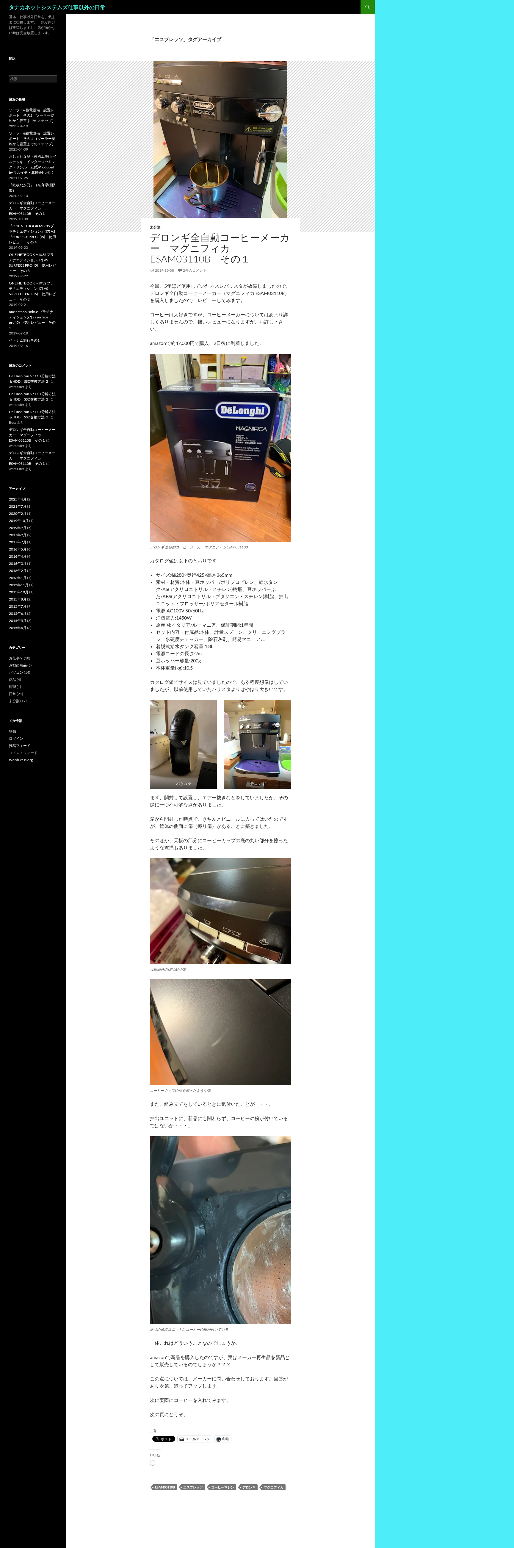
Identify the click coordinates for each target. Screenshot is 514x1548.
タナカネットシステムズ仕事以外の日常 (57, 7)
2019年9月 (17, 528)
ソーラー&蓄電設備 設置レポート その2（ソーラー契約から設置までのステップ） (32, 115)
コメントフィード (23, 752)
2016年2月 (17, 570)
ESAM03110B (165, 1487)
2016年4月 (17, 556)
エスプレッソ (193, 1487)
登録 (12, 731)
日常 (12, 694)
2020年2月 (17, 513)
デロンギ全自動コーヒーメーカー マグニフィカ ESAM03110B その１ (220, 248)
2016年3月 (17, 563)
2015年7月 (17, 606)
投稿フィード (19, 745)
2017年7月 (17, 542)
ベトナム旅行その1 (24, 340)
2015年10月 (19, 592)
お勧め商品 (18, 665)
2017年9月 (17, 535)
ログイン (16, 738)
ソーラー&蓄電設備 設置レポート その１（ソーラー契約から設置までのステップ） (32, 138)
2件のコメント (194, 270)
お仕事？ (16, 658)
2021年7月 (17, 506)
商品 (12, 679)
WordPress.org (21, 760)
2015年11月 (19, 585)
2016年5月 (17, 549)
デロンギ (249, 1487)
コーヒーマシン (222, 1487)
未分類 (155, 227)
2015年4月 (17, 628)
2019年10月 (19, 520)
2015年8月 (17, 599)
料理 (12, 686)
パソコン (16, 672)
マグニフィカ (273, 1487)
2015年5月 (17, 620)
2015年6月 (17, 613)
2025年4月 (17, 499)
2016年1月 (17, 578)
